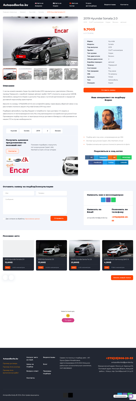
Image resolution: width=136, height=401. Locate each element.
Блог (45, 364)
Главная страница (10, 12)
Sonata (41, 12)
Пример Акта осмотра (11, 367)
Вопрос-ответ (32, 371)
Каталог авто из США (32, 358)
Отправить (58, 218)
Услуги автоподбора (91, 4)
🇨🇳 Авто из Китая (73, 4)
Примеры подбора (47, 372)
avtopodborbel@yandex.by (122, 362)
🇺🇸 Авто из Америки (39, 4)
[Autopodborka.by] (15, 5)
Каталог (23, 12)
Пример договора (10, 363)
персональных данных (32, 219)
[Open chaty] (130, 396)
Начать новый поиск (122, 278)
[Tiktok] (70, 395)
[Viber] (108, 200)
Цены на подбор (30, 365)
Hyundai (32, 12)
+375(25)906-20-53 (25, 104)
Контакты (124, 4)
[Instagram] (65, 395)
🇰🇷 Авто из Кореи (57, 4)
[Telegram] (103, 200)
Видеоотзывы (110, 4)
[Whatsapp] (113, 200)
